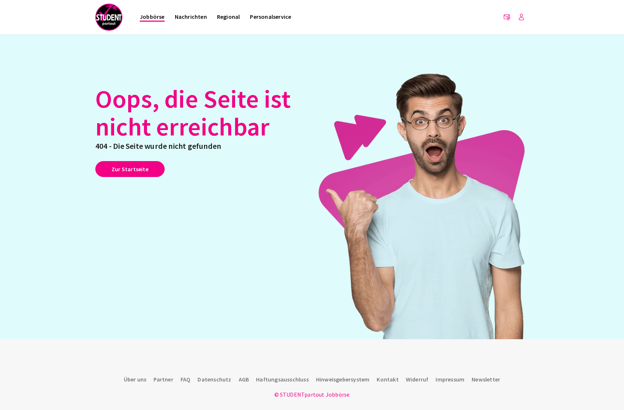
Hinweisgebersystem (343, 379)
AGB (244, 379)
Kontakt (387, 379)
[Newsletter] (507, 17)
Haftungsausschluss (282, 379)
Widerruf (417, 379)
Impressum (450, 379)
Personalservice (270, 16)
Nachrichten (191, 16)
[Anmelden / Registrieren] (521, 17)
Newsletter (486, 379)
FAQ (186, 379)
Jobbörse (152, 16)
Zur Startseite (130, 169)
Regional (228, 16)
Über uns (135, 379)
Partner (163, 379)
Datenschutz (214, 379)
